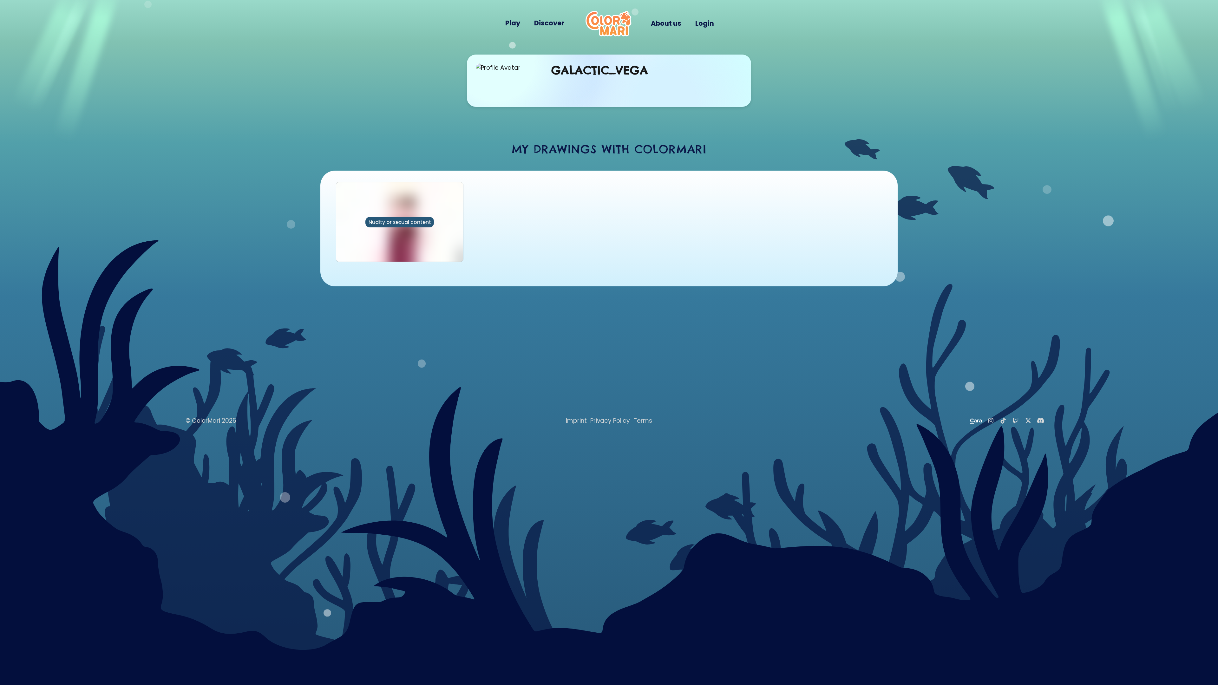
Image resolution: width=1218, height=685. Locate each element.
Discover (549, 23)
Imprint (576, 420)
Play (512, 23)
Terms (642, 420)
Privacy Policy (610, 420)
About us (666, 23)
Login (704, 23)
